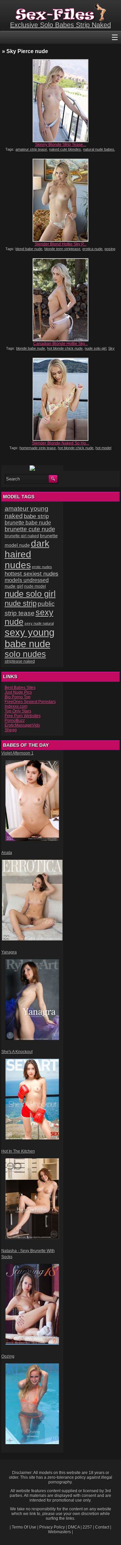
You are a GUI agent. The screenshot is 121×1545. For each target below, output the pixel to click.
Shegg (11, 730)
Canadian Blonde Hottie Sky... (60, 343)
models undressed (27, 580)
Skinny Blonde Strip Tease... (60, 144)
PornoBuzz (15, 720)
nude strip (21, 603)
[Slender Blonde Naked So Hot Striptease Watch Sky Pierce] (60, 399)
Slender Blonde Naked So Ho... (60, 443)
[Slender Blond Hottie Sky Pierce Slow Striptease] (60, 200)
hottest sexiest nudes (31, 574)
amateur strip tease (31, 149)
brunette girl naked (22, 536)
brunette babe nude (28, 523)
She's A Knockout (17, 1051)
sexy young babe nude (29, 638)
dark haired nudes (27, 554)
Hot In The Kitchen (18, 1151)
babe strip (36, 516)
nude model (35, 586)
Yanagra (9, 952)
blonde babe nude (30, 348)
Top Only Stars (18, 711)
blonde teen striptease (62, 249)
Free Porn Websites (23, 715)
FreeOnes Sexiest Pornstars (30, 701)
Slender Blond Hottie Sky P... (60, 244)
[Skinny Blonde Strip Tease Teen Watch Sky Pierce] (60, 100)
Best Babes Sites (20, 687)
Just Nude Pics (18, 692)
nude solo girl (95, 348)
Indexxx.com (16, 706)
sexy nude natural (39, 623)
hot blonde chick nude (65, 348)
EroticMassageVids (22, 725)
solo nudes (25, 654)
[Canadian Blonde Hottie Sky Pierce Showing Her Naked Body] (60, 299)
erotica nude (92, 249)
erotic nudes (42, 567)
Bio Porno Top (18, 697)
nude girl (14, 586)
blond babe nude (28, 249)
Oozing (7, 1356)
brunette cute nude (30, 529)
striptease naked (20, 661)
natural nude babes (98, 149)
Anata (6, 852)
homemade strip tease (37, 448)
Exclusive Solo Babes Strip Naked (60, 25)
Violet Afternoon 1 (17, 753)
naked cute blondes (65, 149)
